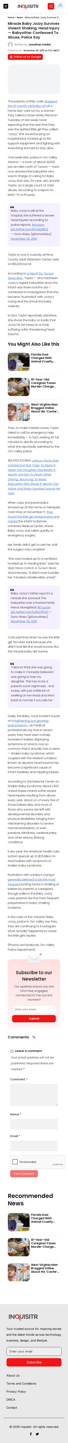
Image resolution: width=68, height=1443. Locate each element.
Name (15, 1114)
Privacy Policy (16, 1391)
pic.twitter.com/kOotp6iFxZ (29, 229)
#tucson (38, 225)
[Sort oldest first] (34, 1037)
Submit (34, 1019)
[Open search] (51, 6)
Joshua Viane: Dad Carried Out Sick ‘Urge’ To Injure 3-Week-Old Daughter (33, 465)
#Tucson (44, 607)
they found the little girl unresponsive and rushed (33, 516)
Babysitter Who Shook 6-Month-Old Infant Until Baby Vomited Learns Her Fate (34, 488)
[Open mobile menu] (5, 6)
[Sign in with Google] (60, 5)
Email (15, 1136)
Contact (11, 1407)
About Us (13, 1375)
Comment (19, 1079)
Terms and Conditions (21, 1383)
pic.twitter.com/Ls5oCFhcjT (30, 612)
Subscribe (34, 1362)
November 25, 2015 (24, 239)
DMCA (10, 1399)
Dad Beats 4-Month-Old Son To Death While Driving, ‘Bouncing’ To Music (32, 474)
